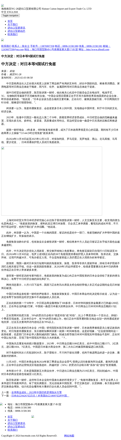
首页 (10, 21)
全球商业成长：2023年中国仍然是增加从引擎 (36, 392)
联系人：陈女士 (21, 46)
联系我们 (13, 34)
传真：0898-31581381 (90, 46)
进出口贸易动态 (16, 31)
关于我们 (13, 24)
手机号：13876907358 (42, 46)
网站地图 (69, 435)
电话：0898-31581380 (66, 46)
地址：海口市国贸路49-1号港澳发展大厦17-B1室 (51, 49)
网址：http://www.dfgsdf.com (94, 49)
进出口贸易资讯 (16, 27)
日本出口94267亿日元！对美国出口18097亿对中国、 (40, 395)
